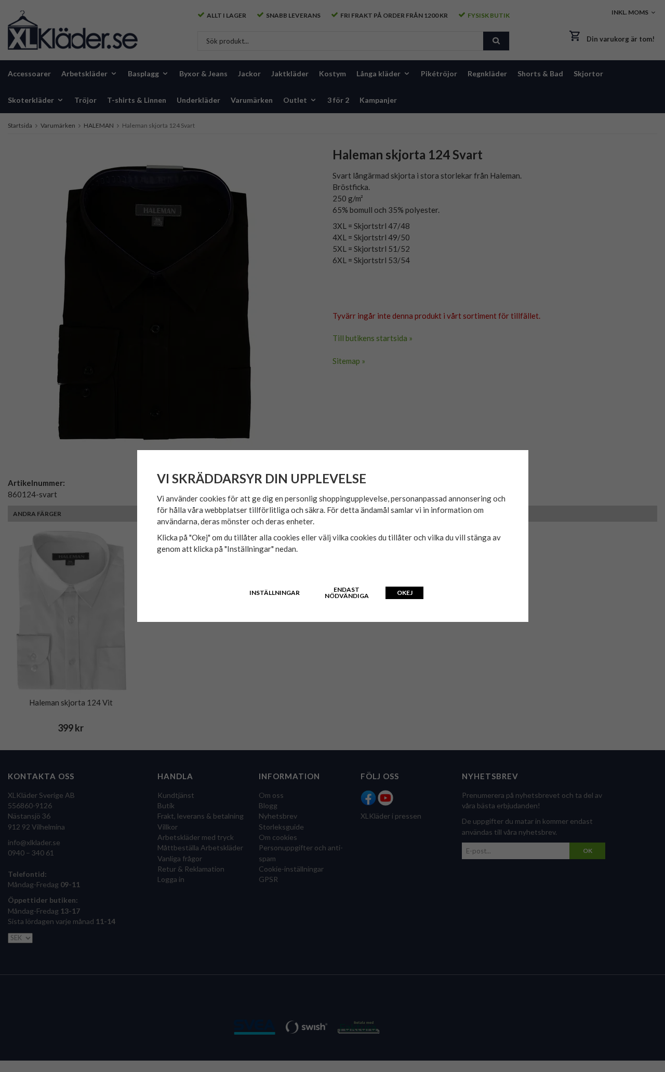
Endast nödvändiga (347, 593)
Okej (405, 592)
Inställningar (274, 592)
